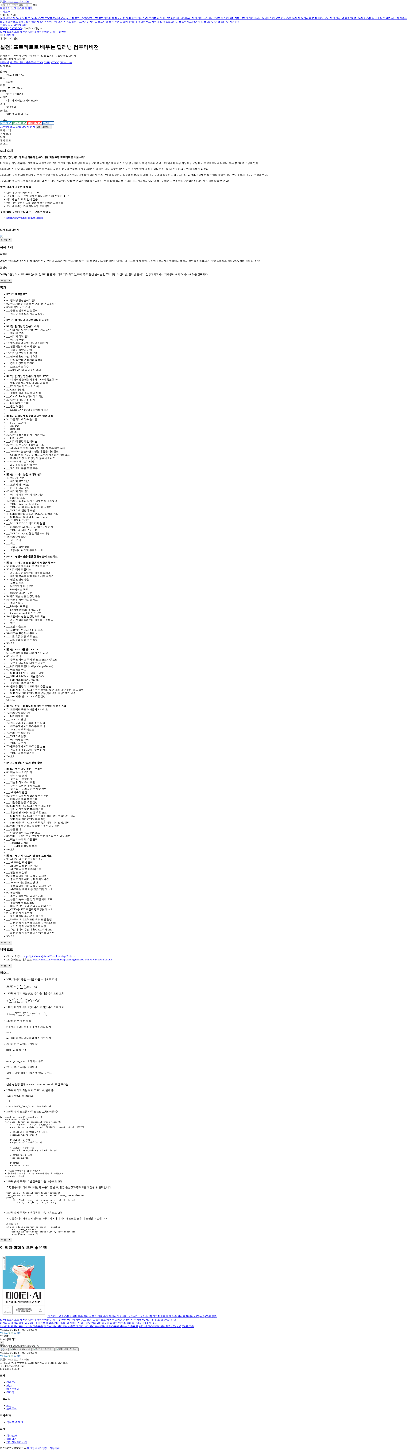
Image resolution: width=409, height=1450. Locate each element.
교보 (10, 1333)
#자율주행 (30, 62)
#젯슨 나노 (66, 62)
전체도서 (5, 8)
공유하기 (43, 127)
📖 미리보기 (7, 35)
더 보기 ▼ (6, 240)
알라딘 (18, 1333)
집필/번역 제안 (19, 25)
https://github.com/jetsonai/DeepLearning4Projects (49, 956)
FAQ (9, 1405)
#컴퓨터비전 (17, 62)
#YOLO (55, 62)
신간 (13, 8)
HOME (4, 28)
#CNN (39, 62)
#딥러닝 (4, 62)
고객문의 (5, 25)
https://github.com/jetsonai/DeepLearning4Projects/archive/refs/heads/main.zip (72, 959)
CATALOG (16, 28)
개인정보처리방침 (16, 1442)
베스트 (20, 8)
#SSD (47, 62)
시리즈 (4, 11)
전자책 (29, 8)
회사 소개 (11, 1435)
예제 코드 (8, 126)
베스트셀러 (12, 1389)
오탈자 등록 (26, 126)
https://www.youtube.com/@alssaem (24, 217)
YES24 (4, 1333)
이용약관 (11, 1439)
